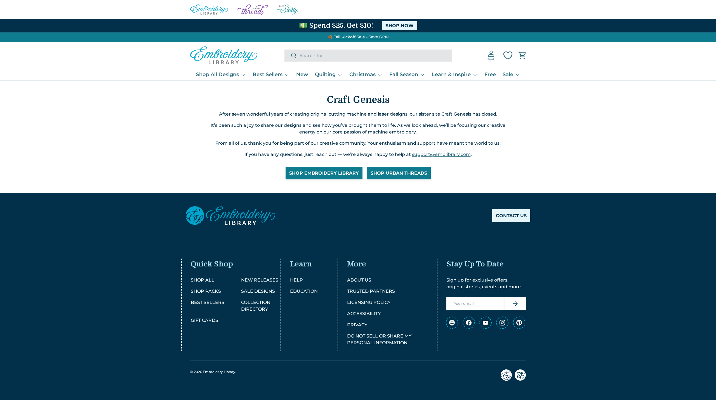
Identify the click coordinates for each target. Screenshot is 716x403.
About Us (359, 280)
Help (296, 280)
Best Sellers (267, 74)
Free (490, 74)
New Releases (259, 280)
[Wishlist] (508, 55)
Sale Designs (258, 291)
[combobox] (368, 56)
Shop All (202, 280)
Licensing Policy (368, 302)
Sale (508, 74)
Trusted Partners (371, 291)
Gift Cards (204, 320)
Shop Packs (206, 291)
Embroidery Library (219, 372)
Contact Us (511, 215)
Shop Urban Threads (399, 173)
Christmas (362, 74)
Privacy (357, 324)
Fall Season (403, 74)
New (302, 74)
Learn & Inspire (451, 74)
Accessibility (364, 313)
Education (304, 291)
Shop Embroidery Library (324, 173)
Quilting (325, 74)
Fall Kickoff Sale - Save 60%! (361, 36)
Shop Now (400, 25)
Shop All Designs (217, 74)
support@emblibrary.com (441, 154)
